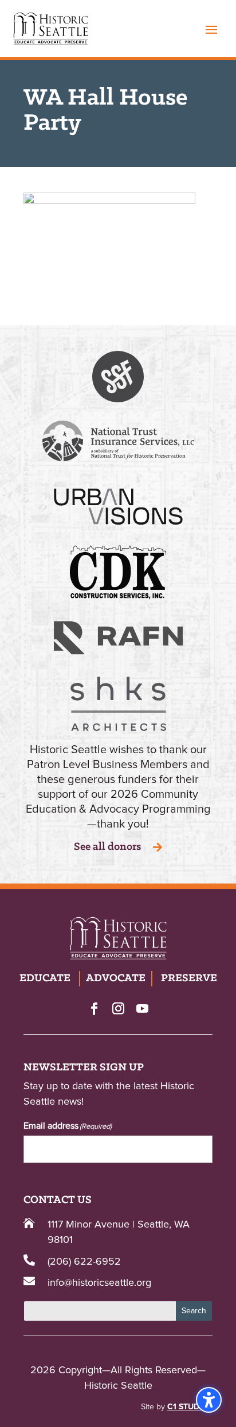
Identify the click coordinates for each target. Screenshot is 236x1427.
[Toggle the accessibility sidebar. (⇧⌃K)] (209, 1400)
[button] (211, 29)
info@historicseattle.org (99, 1283)
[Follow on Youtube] (142, 1008)
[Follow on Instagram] (118, 1008)
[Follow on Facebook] (94, 1008)
